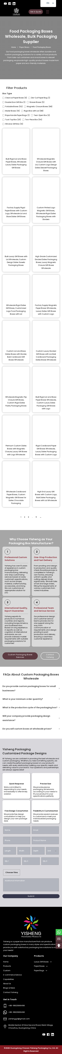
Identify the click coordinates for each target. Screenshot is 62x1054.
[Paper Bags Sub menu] (46, 970)
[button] (31, 688)
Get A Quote (35, 11)
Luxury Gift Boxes (41, 962)
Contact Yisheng (50, 655)
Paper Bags (39, 970)
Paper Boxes (24, 47)
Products (7, 966)
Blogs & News (9, 988)
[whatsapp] (59, 932)
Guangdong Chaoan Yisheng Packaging (29, 1048)
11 (36, 517)
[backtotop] (59, 945)
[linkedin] (14, 3)
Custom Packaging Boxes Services (20, 655)
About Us (7, 983)
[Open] (47, 11)
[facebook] (9, 3)
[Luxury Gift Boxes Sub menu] (51, 962)
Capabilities (8, 979)
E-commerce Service (12, 975)
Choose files (11, 872)
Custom (6, 970)
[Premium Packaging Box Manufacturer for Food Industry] (16, 12)
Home (13, 47)
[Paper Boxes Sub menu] (47, 966)
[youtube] (5, 3)
